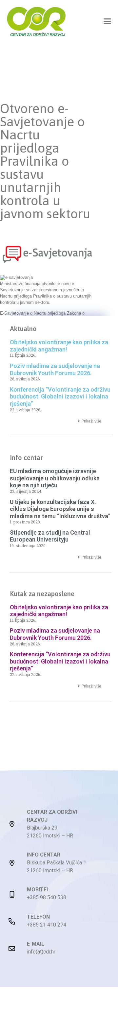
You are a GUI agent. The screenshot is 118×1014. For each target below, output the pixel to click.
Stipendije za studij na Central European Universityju (50, 536)
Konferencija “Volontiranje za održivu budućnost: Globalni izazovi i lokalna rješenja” (60, 396)
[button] (107, 21)
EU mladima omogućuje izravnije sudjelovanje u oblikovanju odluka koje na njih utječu (55, 478)
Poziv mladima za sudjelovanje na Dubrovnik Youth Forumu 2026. (55, 369)
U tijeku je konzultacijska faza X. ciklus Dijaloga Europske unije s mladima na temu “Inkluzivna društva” (60, 508)
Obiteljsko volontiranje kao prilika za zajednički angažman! (59, 346)
